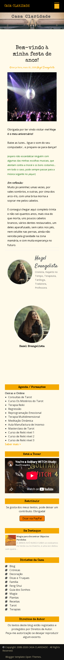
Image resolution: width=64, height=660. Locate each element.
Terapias (15, 609)
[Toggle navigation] (56, 6)
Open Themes (33, 656)
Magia (13, 593)
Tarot (13, 605)
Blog (12, 566)
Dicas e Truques (19, 578)
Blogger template (15, 656)
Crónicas (15, 570)
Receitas (15, 601)
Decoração (16, 574)
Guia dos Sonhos (20, 589)
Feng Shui (16, 586)
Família (14, 582)
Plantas (14, 597)
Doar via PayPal (32, 518)
